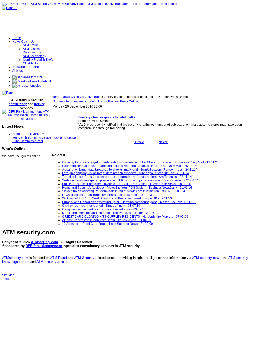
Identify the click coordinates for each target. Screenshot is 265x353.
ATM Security (84, 258)
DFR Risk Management (44, 246)
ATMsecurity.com (44, 242)
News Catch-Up (73, 97)
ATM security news (206, 258)
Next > (163, 142)
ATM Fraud (93, 97)
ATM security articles (52, 262)
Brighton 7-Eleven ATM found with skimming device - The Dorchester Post (31, 137)
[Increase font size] (26, 85)
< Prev (139, 142)
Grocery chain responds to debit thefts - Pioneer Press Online (95, 101)
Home (56, 97)
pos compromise (64, 138)
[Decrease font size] (27, 77)
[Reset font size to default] (31, 81)
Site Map (8, 275)
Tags (5, 279)
